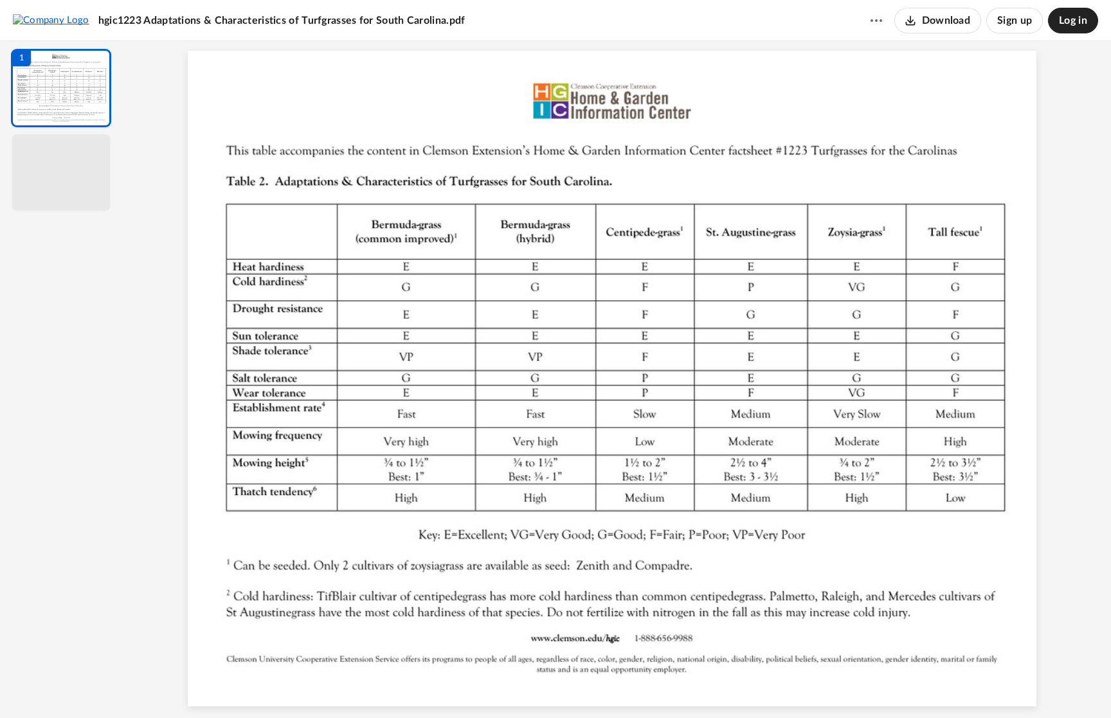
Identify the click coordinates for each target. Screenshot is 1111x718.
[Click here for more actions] (876, 20)
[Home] (51, 19)
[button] (61, 88)
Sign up (1014, 20)
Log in (1073, 20)
